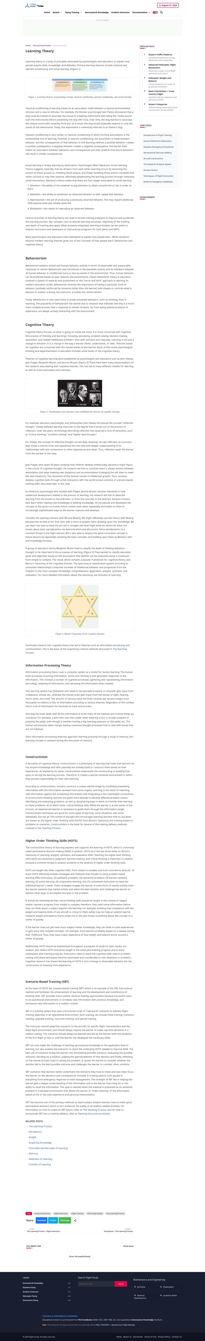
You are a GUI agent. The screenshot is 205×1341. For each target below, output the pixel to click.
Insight (32, 1137)
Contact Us (177, 1336)
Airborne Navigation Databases (158, 181)
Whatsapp (64, 1220)
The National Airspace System (157, 164)
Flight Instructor (61, 1213)
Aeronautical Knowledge (96, 12)
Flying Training (72, 12)
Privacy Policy (164, 1336)
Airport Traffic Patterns (160, 54)
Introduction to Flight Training (158, 135)
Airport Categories (158, 104)
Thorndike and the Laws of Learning (48, 1148)
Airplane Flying (47, 1287)
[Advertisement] (102, 27)
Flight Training (77, 1213)
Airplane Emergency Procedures (159, 147)
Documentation (140, 12)
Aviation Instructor (120, 12)
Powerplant (168, 1287)
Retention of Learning (40, 1159)
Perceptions (35, 1131)
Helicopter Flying (47, 1296)
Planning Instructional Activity (94, 1113)
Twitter (53, 1220)
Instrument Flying (47, 1300)
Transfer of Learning (40, 1164)
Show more (128, 1246)
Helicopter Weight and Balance (160, 79)
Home (47, 12)
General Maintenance (140, 1297)
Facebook (41, 1220)
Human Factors (151, 170)
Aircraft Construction (153, 158)
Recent (56, 12)
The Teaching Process (49, 828)
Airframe (141, 1287)
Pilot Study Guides (94, 1213)
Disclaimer (138, 1336)
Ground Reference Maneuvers (158, 141)
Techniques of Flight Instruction (158, 176)
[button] (155, 12)
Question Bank (170, 1295)
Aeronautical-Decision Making (158, 152)
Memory (33, 1153)
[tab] (47, 12)
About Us (127, 1336)
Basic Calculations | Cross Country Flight (161, 92)
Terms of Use (150, 1336)
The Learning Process (42, 45)
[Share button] (75, 1220)
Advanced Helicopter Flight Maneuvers (162, 66)
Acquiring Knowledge (40, 1142)
